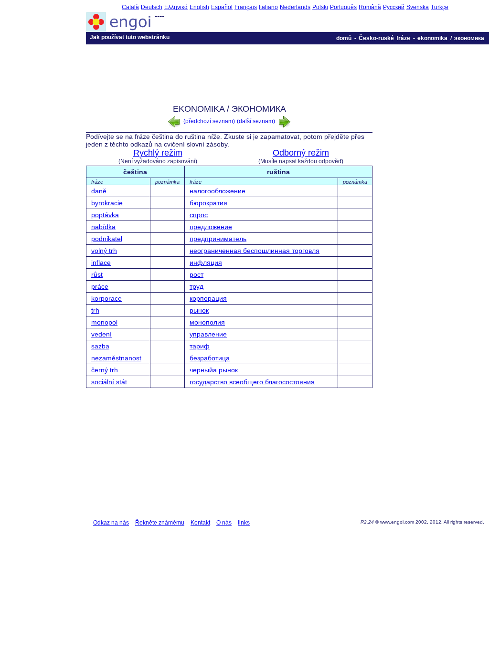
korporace (106, 298)
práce (99, 286)
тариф (200, 346)
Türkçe (439, 7)
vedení (101, 334)
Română (370, 7)
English (199, 7)
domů (343, 38)
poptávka (105, 215)
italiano (268, 7)
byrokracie (107, 203)
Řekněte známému (159, 522)
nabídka (103, 227)
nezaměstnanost (116, 358)
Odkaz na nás (111, 522)
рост (196, 274)
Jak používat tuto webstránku (130, 37)
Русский (393, 7)
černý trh (104, 370)
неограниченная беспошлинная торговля (254, 250)
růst (97, 274)
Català (130, 7)
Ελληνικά (176, 7)
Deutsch (151, 7)
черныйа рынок (214, 370)
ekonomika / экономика (450, 38)
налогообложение (217, 191)
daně (98, 191)
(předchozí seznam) (208, 121)
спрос (199, 215)
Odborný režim (301, 153)
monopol (104, 322)
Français (245, 7)
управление (208, 334)
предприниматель (218, 238)
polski (320, 7)
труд (196, 286)
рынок (199, 310)
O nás (224, 522)
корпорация (208, 298)
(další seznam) (256, 121)
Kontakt (200, 522)
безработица (210, 358)
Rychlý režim (157, 153)
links (244, 522)
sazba (100, 346)
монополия (207, 322)
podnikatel (106, 238)
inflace (101, 262)
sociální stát (109, 382)
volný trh (104, 250)
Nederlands (295, 7)
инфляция (206, 262)
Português (343, 7)
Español (222, 7)
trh (95, 310)
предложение (211, 227)
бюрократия (208, 203)
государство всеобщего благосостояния (252, 382)
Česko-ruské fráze (384, 38)
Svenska (417, 7)
